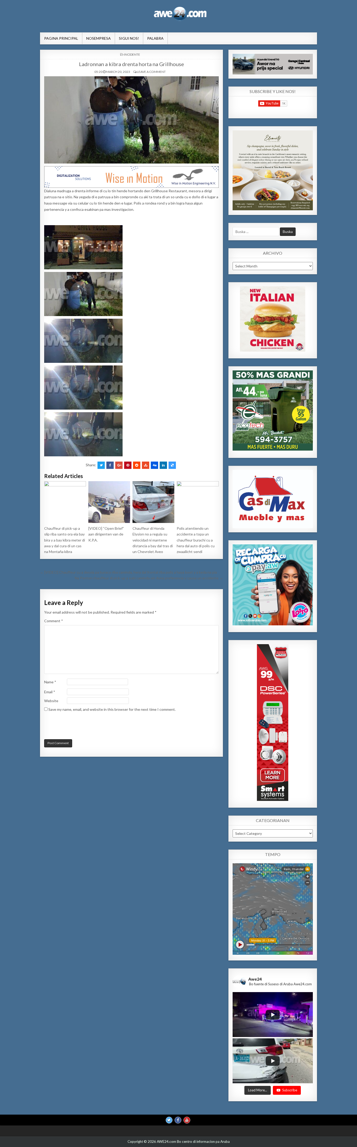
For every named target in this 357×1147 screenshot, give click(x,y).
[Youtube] (186, 1120)
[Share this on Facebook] (110, 465)
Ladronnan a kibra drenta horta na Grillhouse (131, 64)
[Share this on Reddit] (136, 465)
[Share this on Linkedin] (163, 465)
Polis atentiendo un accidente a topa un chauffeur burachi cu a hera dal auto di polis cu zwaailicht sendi (196, 540)
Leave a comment (151, 72)
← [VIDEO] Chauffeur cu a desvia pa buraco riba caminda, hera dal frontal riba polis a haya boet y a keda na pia (128, 572)
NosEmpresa (98, 38)
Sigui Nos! (129, 38)
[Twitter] (169, 1120)
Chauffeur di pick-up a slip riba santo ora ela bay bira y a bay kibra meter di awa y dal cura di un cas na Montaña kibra (64, 540)
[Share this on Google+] (119, 465)
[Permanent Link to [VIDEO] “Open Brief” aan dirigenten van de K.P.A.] (109, 502)
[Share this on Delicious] (172, 465)
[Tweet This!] (101, 465)
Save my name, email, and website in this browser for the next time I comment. (112, 709)
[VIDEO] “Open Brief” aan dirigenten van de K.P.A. (106, 534)
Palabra (155, 38)
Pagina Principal (61, 38)
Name (50, 682)
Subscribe (289, 1090)
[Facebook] (178, 1120)
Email (49, 692)
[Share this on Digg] (154, 465)
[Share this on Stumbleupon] (145, 465)
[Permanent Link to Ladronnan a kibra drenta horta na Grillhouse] (131, 120)
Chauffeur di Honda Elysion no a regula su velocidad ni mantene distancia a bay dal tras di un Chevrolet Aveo (153, 540)
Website (51, 700)
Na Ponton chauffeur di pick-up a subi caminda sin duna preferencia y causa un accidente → (149, 578)
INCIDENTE (132, 54)
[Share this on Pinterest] (127, 465)
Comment (53, 621)
